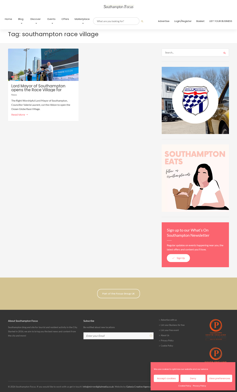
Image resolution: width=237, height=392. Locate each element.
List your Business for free (173, 325)
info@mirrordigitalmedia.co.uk (98, 386)
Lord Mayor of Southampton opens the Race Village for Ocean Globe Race (38, 90)
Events (51, 19)
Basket (200, 21)
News (14, 94)
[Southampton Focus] (118, 7)
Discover (35, 19)
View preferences (219, 378)
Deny (193, 378)
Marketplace (82, 19)
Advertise (163, 21)
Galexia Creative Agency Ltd (140, 386)
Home (8, 19)
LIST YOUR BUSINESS (220, 21)
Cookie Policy (184, 385)
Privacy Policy (199, 385)
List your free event (170, 330)
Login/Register (183, 21)
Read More (18, 115)
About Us (165, 335)
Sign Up (180, 258)
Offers (65, 19)
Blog (20, 19)
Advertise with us (169, 320)
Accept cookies (166, 378)
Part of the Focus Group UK (118, 293)
